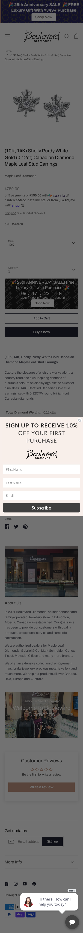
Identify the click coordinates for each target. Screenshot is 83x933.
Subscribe (41, 507)
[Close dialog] (80, 420)
